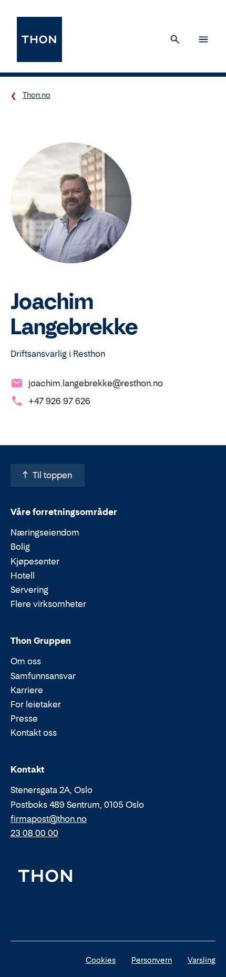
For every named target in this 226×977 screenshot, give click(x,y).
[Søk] (175, 39)
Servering (29, 589)
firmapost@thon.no (49, 819)
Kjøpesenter (35, 561)
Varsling (201, 959)
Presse (24, 718)
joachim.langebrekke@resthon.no (95, 383)
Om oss (26, 661)
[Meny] (203, 39)
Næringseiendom (45, 532)
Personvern (151, 959)
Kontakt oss (34, 732)
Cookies (101, 959)
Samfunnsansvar (43, 676)
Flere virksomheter (48, 604)
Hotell (23, 575)
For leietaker (36, 704)
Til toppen (52, 475)
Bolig (20, 546)
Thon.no (36, 94)
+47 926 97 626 (59, 401)
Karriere (27, 690)
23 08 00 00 (34, 833)
